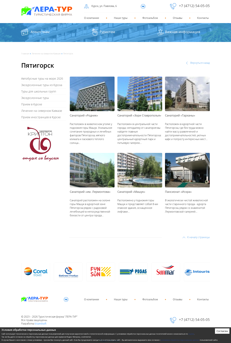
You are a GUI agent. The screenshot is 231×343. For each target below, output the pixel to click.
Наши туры (120, 18)
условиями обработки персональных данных (180, 340)
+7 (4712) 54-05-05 (194, 5)
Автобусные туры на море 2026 (42, 78)
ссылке (191, 334)
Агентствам (40, 31)
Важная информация (182, 31)
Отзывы (177, 18)
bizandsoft (40, 323)
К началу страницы (198, 237)
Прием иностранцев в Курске (41, 117)
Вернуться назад (200, 63)
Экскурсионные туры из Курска (41, 85)
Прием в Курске (31, 104)
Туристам (107, 31)
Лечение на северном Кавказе (46, 53)
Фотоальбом (150, 18)
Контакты (203, 18)
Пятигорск (68, 53)
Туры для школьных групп (38, 91)
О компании (91, 18)
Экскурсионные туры (35, 98)
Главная (25, 53)
